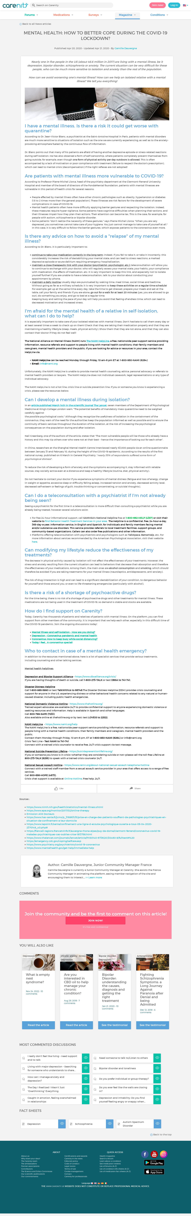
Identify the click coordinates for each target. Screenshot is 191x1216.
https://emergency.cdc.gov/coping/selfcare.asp (54, 841)
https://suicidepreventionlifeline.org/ (91, 751)
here (34, 541)
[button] (31, 16)
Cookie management (73, 1171)
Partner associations (30, 1166)
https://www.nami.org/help (61, 724)
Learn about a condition (110, 1161)
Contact (68, 1174)
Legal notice (69, 1166)
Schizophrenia (83, 1123)
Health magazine (107, 1156)
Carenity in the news (73, 1158)
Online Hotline (73, 778)
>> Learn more (94, 877)
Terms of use (70, 1169)
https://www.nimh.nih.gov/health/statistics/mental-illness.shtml (65, 807)
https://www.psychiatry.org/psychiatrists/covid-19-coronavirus (63, 844)
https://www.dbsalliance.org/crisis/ (95, 676)
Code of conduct (71, 1164)
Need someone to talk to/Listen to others (123, 1057)
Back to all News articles (36, 23)
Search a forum (106, 1158)
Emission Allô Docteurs (40, 813)
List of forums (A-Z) (108, 1166)
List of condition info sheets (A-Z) (114, 1169)
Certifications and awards (75, 1156)
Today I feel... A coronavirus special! (52, 642)
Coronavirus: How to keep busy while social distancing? (64, 639)
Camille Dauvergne (126, 48)
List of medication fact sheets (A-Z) (115, 1171)
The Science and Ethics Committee (36, 1171)
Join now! (157, 5)
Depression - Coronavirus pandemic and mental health (64, 635)
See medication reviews (110, 1164)
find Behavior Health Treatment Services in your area (76, 521)
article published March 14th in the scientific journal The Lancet (69, 405)
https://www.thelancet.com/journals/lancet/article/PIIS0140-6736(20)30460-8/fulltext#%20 (80, 837)
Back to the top (162, 1134)
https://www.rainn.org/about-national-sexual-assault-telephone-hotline (106, 765)
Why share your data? (30, 1158)
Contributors (27, 1169)
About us (25, 1156)
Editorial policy (71, 1161)
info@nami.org (49, 363)
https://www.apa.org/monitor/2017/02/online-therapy (58, 810)
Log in (174, 5)
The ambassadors (29, 1164)
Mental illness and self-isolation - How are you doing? (63, 632)
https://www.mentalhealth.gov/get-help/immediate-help (60, 847)
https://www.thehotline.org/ (86, 703)
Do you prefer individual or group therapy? (124, 1078)
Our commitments (29, 1176)
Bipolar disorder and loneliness (117, 1068)
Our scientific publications (33, 1174)
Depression (34, 1123)
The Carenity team (29, 1161)
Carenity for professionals (75, 1176)
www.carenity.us (55, 1186)
